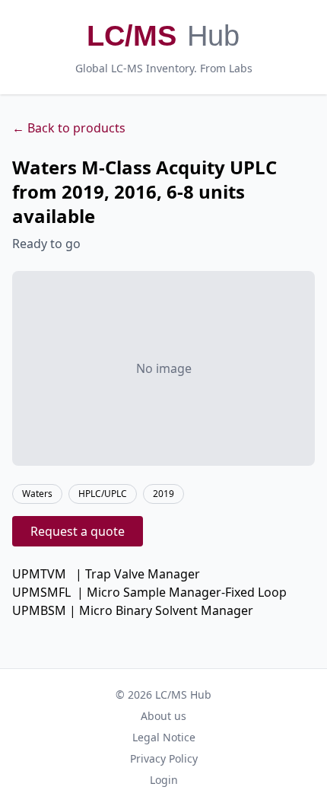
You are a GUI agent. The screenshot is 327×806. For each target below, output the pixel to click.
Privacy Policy (164, 758)
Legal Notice (163, 737)
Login (164, 780)
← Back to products (68, 127)
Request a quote (77, 531)
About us (163, 716)
